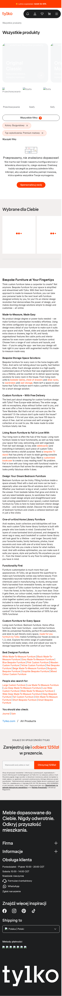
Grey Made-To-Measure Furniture (38, 659)
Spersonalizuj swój (31, 184)
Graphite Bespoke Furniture (35, 671)
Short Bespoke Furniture (25, 700)
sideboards (42, 446)
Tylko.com (8, 721)
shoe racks (53, 380)
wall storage (26, 383)
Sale (13, 713)
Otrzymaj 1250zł (47, 764)
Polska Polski (16, 929)
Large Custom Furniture (13, 685)
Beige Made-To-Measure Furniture (29, 668)
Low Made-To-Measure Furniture (43, 685)
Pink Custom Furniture (38, 662)
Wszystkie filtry (30, 117)
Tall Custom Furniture (23, 697)
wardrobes (10, 383)
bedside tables (17, 380)
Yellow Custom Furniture (33, 665)
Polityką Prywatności (39, 787)
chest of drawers (34, 380)
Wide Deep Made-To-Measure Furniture (21, 694)
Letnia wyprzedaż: (32, 4)
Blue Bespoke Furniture (13, 662)
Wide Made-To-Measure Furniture (37, 691)
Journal (6, 713)
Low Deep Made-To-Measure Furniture (22, 688)
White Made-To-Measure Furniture (19, 656)
